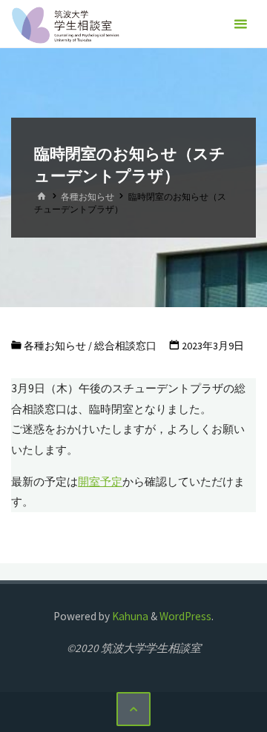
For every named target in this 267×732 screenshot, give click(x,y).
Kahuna (129, 616)
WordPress (185, 616)
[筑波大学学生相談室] (65, 24)
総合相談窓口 (125, 345)
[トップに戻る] (133, 709)
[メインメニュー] (240, 24)
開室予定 (100, 481)
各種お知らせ (87, 196)
